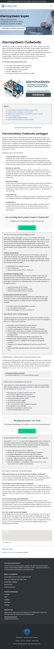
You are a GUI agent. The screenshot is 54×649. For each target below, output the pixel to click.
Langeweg (6, 600)
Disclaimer (28, 641)
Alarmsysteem (19, 637)
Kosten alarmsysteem (9, 587)
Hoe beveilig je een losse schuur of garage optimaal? (17, 577)
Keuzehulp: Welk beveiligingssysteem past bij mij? (20, 112)
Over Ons (23, 641)
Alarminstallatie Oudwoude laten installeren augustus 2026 (22, 110)
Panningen (6, 594)
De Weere (6, 605)
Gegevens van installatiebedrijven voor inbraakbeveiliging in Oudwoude (25, 114)
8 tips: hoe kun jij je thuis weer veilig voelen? (15, 579)
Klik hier (21, 375)
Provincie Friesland (16, 441)
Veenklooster (20, 368)
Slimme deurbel (8, 584)
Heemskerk (7, 602)
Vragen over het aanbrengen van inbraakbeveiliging (20, 120)
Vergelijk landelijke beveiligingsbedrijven (17, 118)
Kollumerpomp (28, 368)
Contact (17, 641)
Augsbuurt (36, 368)
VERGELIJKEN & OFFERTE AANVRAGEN (12, 28)
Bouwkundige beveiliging (10, 582)
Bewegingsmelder (21, 389)
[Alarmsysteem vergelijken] (9, 6)
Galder (5, 597)
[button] (28, 127)
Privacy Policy (35, 641)
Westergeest (13, 368)
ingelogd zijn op (10, 552)
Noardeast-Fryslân (27, 238)
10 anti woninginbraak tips (13, 116)
